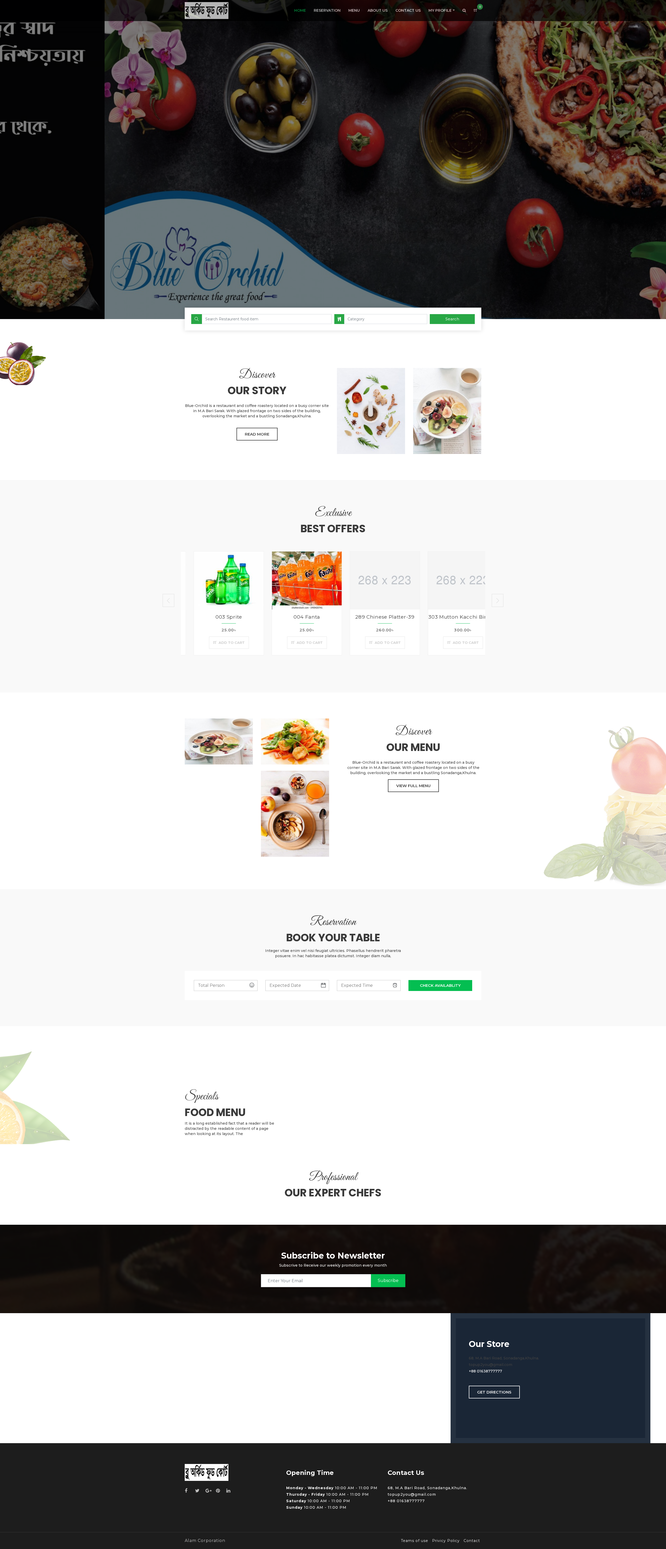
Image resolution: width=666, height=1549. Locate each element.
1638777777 (490, 1371)
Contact (472, 1540)
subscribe (388, 1280)
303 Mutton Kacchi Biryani (376, 617)
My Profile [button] (440, 10)
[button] (464, 10)
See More (333, 184)
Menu (354, 10)
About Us (378, 10)
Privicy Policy (446, 1540)
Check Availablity (440, 985)
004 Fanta (220, 617)
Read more (257, 434)
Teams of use (414, 1540)
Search (452, 318)
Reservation (327, 10)
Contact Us (408, 10)
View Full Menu (413, 785)
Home (300, 10)
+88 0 (474, 1371)
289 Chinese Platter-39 (297, 617)
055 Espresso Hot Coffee (453, 617)
